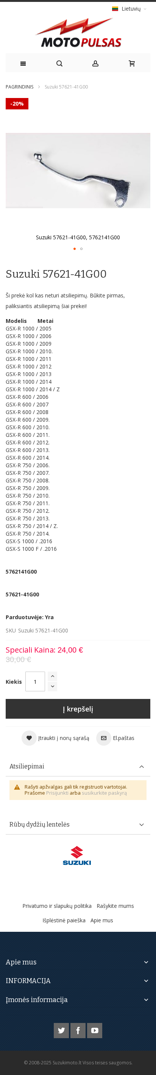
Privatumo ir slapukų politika (57, 905)
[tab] (78, 766)
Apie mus (101, 920)
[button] (74, 249)
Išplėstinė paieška (64, 920)
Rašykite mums (115, 905)
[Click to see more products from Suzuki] (78, 855)
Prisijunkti (57, 792)
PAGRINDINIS (19, 87)
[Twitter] (62, 1029)
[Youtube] (94, 1029)
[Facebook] (78, 1029)
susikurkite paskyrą (104, 792)
